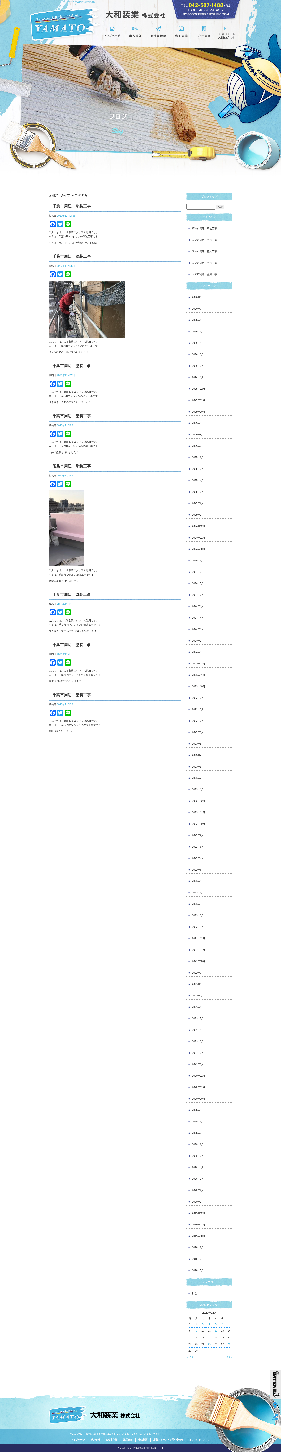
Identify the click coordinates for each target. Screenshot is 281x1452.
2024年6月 (198, 594)
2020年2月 (198, 1190)
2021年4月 (198, 1030)
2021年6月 (198, 1007)
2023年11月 (198, 675)
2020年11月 (198, 1087)
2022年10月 (198, 823)
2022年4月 (198, 892)
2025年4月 (198, 480)
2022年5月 (198, 881)
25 (209, 1344)
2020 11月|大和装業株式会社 (82, 2)
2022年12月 (198, 801)
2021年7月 (198, 995)
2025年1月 (198, 514)
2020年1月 (198, 1201)
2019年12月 (198, 1213)
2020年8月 (198, 1121)
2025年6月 (198, 457)
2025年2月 (198, 503)
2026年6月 (198, 320)
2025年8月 (198, 434)
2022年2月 (198, 915)
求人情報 (135, 32)
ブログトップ (209, 196)
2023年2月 (198, 778)
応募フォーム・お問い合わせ (227, 32)
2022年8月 (198, 846)
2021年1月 (198, 1064)
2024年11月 (198, 537)
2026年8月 (198, 297)
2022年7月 (198, 858)
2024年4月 (198, 617)
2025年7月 (198, 446)
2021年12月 (198, 938)
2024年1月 (198, 652)
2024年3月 (198, 629)
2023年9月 (198, 698)
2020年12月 (198, 1075)
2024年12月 (198, 526)
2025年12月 (198, 388)
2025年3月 (198, 491)
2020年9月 (198, 1110)
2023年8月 (198, 709)
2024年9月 (198, 560)
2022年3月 (198, 904)
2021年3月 (198, 1041)
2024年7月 (198, 583)
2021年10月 (198, 961)
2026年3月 (198, 354)
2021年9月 (198, 972)
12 (216, 1330)
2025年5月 (198, 469)
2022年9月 (198, 835)
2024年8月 (198, 572)
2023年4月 (198, 755)
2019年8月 (198, 1259)
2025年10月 (198, 411)
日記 (194, 1293)
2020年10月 (198, 1098)
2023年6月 (198, 732)
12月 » (228, 1357)
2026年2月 (198, 365)
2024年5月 (198, 606)
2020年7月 (198, 1133)
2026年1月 (198, 377)
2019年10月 (198, 1236)
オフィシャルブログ (199, 1439)
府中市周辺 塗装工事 (204, 228)
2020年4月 (198, 1167)
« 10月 (190, 1357)
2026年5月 (198, 331)
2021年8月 (198, 984)
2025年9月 (198, 423)
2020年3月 (198, 1178)
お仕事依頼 (158, 32)
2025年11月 (198, 400)
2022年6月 (198, 869)
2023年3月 (198, 766)
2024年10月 (198, 549)
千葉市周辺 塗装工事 (72, 206)
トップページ (112, 32)
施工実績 (181, 32)
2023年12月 (198, 663)
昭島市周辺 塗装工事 (72, 466)
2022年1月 (198, 927)
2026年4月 (198, 343)
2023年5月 (198, 743)
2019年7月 (198, 1270)
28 (229, 1344)
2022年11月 (198, 812)
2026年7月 (198, 308)
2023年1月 (198, 789)
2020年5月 (198, 1156)
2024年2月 (198, 640)
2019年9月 (198, 1247)
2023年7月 (198, 720)
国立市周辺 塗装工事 (204, 240)
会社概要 (204, 32)
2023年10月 (198, 686)
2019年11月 (198, 1224)
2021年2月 (198, 1052)
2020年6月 (198, 1144)
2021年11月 (198, 949)
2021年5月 (198, 1018)
